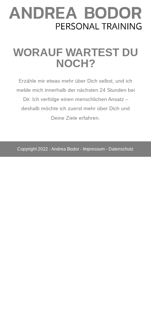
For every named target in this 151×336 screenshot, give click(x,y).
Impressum (94, 149)
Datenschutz (120, 149)
